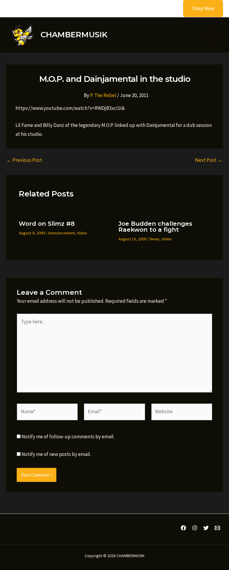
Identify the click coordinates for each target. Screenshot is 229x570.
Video (82, 233)
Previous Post (24, 160)
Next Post (208, 160)
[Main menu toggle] (213, 35)
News (155, 239)
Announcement (61, 233)
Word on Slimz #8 (47, 223)
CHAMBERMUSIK (74, 34)
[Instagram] (194, 528)
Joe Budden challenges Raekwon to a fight (155, 226)
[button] (199, 8)
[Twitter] (206, 528)
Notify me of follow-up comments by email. (67, 436)
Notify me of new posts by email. (56, 454)
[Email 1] (217, 528)
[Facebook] (183, 528)
